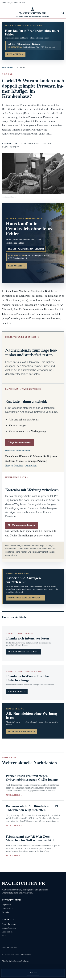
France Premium (9, 924)
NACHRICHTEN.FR (23, 883)
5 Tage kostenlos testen (19, 442)
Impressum (6, 904)
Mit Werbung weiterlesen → (21, 525)
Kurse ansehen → (17, 691)
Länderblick (7, 932)
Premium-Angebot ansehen (21, 731)
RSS (4, 935)
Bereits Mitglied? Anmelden (21, 465)
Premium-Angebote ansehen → (23, 652)
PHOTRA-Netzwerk (9, 948)
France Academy (9, 928)
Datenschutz (7, 908)
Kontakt (5, 912)
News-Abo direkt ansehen (17, 450)
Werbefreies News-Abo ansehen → (25, 598)
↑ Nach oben (33, 973)
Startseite (7, 67)
